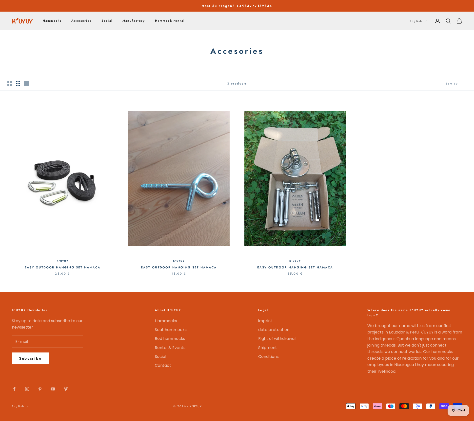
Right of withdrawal (277, 338)
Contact (163, 365)
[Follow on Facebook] (14, 388)
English (416, 21)
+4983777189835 (254, 5)
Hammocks (52, 21)
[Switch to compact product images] (26, 83)
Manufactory (133, 21)
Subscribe (30, 358)
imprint (265, 321)
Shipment (267, 348)
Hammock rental (170, 21)
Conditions (268, 356)
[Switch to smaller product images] (18, 83)
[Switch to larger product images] (9, 83)
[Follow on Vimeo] (65, 388)
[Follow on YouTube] (52, 388)
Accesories (81, 21)
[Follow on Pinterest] (40, 388)
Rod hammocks (170, 338)
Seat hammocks (171, 330)
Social (107, 21)
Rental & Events (170, 348)
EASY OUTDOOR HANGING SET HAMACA (63, 267)
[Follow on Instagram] (27, 388)
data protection (273, 330)
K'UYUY (62, 261)
